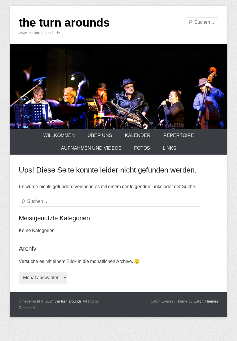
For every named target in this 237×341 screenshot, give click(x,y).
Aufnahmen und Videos (91, 148)
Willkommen (59, 135)
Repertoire (178, 135)
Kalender (138, 135)
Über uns (100, 135)
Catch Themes (206, 301)
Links (169, 148)
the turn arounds (64, 22)
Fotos (142, 148)
